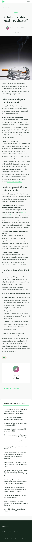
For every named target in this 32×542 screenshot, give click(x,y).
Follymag (6, 526)
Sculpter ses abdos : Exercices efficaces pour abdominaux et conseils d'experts (16, 503)
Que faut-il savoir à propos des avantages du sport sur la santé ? (14, 418)
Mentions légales (7, 532)
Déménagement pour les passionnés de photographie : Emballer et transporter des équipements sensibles (15, 455)
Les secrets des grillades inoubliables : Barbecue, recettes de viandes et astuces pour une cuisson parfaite (16, 411)
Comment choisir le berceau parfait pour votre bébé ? (15, 430)
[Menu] (28, 1)
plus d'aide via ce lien (14, 182)
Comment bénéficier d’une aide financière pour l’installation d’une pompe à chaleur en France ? (15, 489)
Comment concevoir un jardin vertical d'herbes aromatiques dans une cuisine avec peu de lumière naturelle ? (16, 473)
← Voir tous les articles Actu (11, 388)
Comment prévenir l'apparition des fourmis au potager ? (15, 496)
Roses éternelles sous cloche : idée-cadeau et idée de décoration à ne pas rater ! (15, 464)
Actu (8, 7)
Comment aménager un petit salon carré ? (15, 442)
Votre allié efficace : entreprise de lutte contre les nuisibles (14, 510)
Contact (16, 532)
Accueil (4, 7)
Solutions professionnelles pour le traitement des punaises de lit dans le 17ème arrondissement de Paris (15, 481)
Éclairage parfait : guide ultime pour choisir (15, 447)
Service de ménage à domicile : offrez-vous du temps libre (16, 424)
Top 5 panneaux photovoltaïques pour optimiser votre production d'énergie (15, 436)
